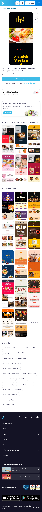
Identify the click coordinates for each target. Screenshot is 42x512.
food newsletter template (27, 348)
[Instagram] (26, 417)
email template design (30, 373)
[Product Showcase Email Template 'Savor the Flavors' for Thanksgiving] (34, 206)
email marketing (8, 384)
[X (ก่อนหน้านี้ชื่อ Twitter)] (31, 417)
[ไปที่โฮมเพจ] (2, 3)
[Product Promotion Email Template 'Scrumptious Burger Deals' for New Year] (21, 139)
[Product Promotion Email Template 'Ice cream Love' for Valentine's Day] (21, 168)
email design (23, 379)
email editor (18, 389)
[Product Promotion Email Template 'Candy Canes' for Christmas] (34, 293)
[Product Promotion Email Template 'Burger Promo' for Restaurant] (21, 264)
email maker (7, 389)
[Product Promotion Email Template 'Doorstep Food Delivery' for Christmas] (8, 264)
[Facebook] (20, 417)
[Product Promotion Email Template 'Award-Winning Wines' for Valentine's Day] (8, 139)
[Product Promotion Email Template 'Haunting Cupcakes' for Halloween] (8, 206)
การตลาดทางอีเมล (9, 405)
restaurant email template (11, 363)
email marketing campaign (11, 368)
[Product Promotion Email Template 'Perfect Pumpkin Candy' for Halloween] (21, 206)
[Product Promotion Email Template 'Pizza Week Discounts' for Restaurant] (8, 235)
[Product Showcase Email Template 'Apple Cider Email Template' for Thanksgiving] (34, 168)
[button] (36, 15)
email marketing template (11, 373)
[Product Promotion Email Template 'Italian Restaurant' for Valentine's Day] (8, 293)
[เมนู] (39, 3)
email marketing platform (11, 394)
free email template (9, 379)
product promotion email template (14, 353)
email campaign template (25, 384)
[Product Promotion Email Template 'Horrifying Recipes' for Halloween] (8, 323)
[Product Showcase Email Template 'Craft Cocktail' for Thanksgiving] (34, 264)
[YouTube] (37, 417)
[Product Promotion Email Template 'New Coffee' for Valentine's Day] (21, 235)
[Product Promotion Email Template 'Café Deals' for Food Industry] (34, 139)
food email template (9, 348)
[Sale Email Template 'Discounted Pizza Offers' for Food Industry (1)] (21, 323)
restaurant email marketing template (14, 358)
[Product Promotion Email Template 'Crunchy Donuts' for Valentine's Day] (8, 168)
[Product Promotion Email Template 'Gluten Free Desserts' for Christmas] (21, 293)
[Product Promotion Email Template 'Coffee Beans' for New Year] (34, 235)
